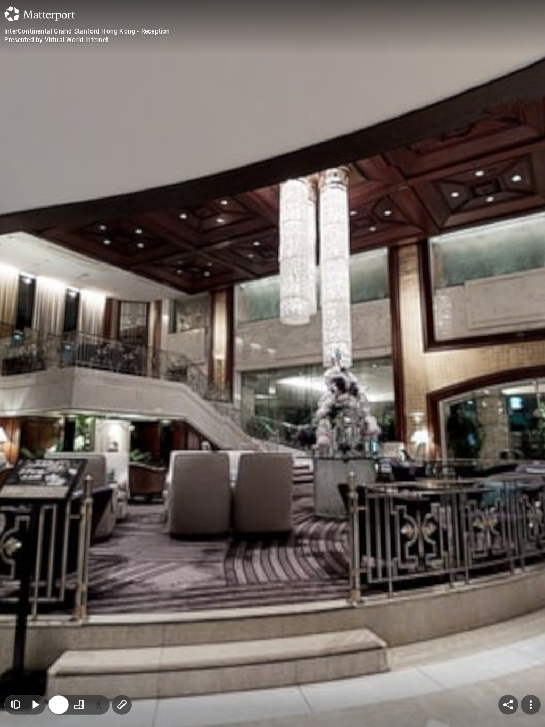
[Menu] (531, 705)
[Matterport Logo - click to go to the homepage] (39, 13)
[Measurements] (122, 705)
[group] (79, 705)
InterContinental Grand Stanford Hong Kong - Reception (87, 31)
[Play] (35, 704)
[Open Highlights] (14, 704)
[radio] (58, 704)
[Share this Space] (508, 705)
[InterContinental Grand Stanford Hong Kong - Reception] (272, 363)
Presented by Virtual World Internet (56, 40)
